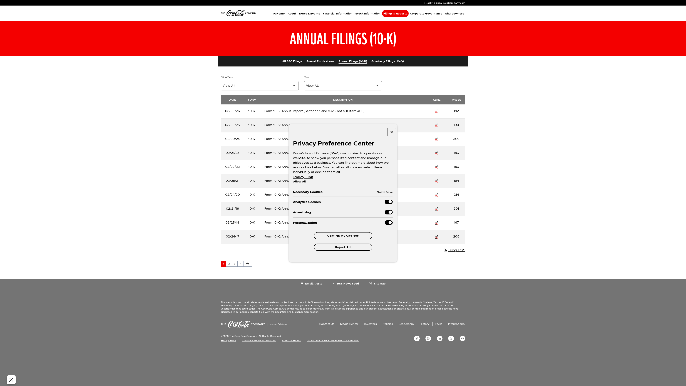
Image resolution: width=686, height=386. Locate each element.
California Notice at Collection (259, 340)
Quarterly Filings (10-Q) (387, 61)
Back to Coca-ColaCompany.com (444, 3)
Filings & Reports (395, 13)
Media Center (349, 323)
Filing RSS (454, 250)
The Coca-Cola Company (243, 336)
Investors (370, 323)
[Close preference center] (392, 132)
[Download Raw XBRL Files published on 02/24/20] (436, 194)
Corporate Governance (426, 13)
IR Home (279, 13)
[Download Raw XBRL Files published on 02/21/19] (436, 208)
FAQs (438, 323)
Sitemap (377, 283)
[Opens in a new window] (417, 338)
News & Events (309, 13)
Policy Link (303, 177)
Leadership (406, 323)
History (424, 323)
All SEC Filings (292, 61)
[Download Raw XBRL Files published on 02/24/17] (436, 236)
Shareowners (454, 13)
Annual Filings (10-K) (353, 61)
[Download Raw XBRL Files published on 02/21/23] (436, 153)
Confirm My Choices (343, 235)
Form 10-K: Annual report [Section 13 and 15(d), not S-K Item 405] (314, 111)
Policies (388, 323)
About (292, 13)
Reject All (343, 247)
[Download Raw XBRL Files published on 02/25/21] (436, 181)
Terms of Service (291, 340)
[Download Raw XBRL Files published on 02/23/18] (436, 222)
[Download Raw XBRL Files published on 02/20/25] (436, 125)
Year (306, 77)
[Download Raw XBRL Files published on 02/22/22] (436, 167)
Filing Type (227, 77)
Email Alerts (311, 283)
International (456, 323)
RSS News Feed (345, 283)
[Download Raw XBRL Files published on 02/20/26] (436, 111)
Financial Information (337, 13)
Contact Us (326, 323)
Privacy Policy (228, 340)
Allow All (299, 181)
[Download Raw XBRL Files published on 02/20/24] (436, 139)
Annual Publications (320, 61)
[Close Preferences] (11, 379)
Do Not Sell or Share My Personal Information (333, 340)
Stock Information (368, 13)
